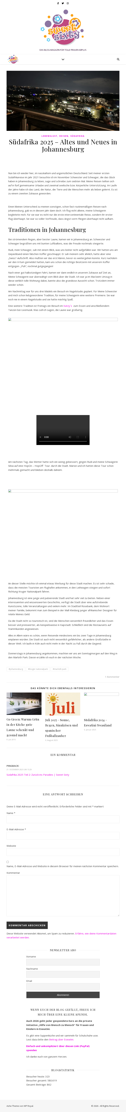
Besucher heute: (35, 1076)
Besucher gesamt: (36, 1080)
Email (29, 980)
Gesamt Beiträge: (36, 1084)
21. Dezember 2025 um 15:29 (19, 769)
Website (11, 845)
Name (11, 813)
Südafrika (77, 136)
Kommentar (13, 872)
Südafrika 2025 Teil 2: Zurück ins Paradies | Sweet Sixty (38, 774)
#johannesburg (16, 669)
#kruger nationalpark (38, 669)
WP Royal (28, 1105)
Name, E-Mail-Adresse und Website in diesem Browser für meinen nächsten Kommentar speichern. (63, 866)
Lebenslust (49, 136)
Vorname (31, 956)
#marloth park (59, 669)
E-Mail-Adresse (16, 829)
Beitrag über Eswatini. (61, 1039)
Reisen (63, 136)
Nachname (32, 968)
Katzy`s (67, 305)
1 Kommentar (112, 676)
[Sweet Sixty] (63, 27)
